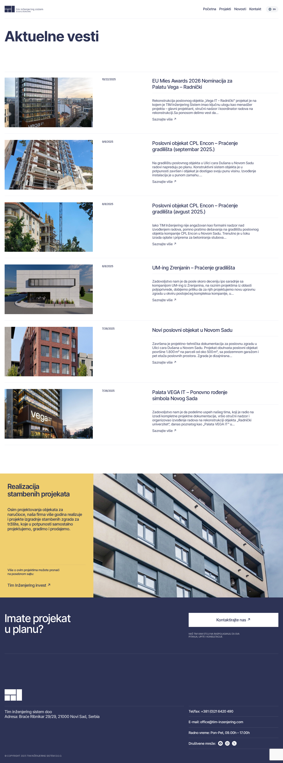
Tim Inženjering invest (27, 585)
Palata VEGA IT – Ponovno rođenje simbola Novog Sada (189, 395)
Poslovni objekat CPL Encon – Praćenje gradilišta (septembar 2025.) (195, 146)
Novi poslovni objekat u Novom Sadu (192, 330)
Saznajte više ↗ (164, 119)
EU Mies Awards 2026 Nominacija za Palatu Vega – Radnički (192, 84)
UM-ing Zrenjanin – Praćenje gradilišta (193, 267)
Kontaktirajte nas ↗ (233, 619)
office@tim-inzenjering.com (221, 722)
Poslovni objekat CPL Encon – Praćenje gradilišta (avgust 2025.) (195, 208)
